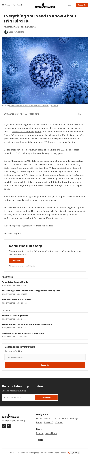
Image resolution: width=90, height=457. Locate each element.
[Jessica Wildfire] (6, 32)
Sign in (32, 266)
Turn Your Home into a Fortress (16, 299)
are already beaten (22, 200)
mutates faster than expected (26, 131)
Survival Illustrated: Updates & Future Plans (23, 333)
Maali (63, 452)
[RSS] (9, 426)
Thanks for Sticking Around (15, 315)
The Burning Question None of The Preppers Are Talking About (31, 291)
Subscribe (82, 5)
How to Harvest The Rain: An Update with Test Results (27, 324)
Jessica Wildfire (16, 32)
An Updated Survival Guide (15, 282)
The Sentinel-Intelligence (28, 452)
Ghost (56, 452)
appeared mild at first (51, 161)
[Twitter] (4, 426)
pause (8, 135)
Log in (70, 5)
